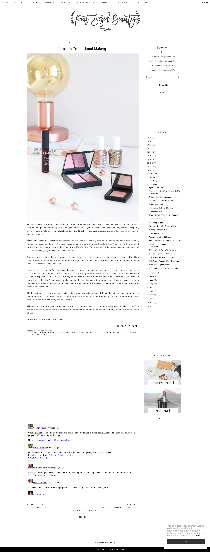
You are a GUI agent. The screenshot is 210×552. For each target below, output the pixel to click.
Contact (105, 2)
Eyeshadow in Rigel (51, 260)
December (153, 173)
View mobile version (82, 510)
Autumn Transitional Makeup (160, 237)
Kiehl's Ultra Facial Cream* (89, 247)
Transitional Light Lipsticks (159, 264)
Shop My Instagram (86, 2)
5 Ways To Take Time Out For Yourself (164, 215)
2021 (149, 152)
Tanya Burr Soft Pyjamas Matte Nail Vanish (48, 309)
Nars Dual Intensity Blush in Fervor (84, 273)
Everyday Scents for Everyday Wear (162, 226)
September (154, 184)
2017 (149, 166)
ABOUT (17, 2)
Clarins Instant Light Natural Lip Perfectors (161, 245)
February (153, 294)
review (30, 335)
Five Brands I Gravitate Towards (161, 200)
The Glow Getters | (163, 382)
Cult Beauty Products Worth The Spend (164, 261)
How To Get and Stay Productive (161, 257)
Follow (163, 92)
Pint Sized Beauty (108, 542)
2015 (149, 302)
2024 (149, 141)
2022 (149, 148)
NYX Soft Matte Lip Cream (125, 333)
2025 (149, 137)
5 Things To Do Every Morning (161, 207)
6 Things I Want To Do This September (164, 268)
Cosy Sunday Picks (156, 233)
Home (5, 2)
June (151, 280)
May (151, 283)
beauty (67, 333)
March (152, 291)
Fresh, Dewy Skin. (156, 218)
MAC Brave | (163, 410)
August (152, 272)
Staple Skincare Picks (157, 204)
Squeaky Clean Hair (156, 187)
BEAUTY (64, 2)
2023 (149, 144)
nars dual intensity (102, 333)
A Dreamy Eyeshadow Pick (159, 253)
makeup (88, 333)
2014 (149, 306)
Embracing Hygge (156, 222)
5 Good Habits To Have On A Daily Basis (165, 240)
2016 (149, 170)
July (151, 276)
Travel (31, 2)
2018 (149, 163)
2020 (149, 155)
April (152, 287)
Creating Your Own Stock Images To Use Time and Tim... (164, 192)
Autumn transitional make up (48, 333)
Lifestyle (48, 2)
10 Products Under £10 (158, 211)
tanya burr (40, 335)
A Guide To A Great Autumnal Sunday (163, 197)
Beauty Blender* (106, 244)
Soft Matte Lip (84, 296)
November (154, 177)
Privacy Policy (122, 2)
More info (195, 535)
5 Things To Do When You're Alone (162, 250)
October (153, 180)
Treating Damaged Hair (158, 229)
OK (185, 541)
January (153, 298)
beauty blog (78, 333)
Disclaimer (141, 2)
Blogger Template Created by (105, 549)
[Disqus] (83, 382)
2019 (149, 159)
